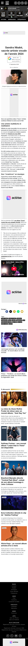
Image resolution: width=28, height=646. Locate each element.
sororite (10, 323)
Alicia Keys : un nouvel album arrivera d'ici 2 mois (14, 544)
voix (24, 320)
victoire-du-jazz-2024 (6, 322)
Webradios (12, 19)
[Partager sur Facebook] (6, 312)
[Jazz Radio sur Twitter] (11, 635)
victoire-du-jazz (12, 318)
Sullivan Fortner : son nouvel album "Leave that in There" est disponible (13, 445)
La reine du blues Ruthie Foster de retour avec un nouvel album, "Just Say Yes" (13, 411)
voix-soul (20, 322)
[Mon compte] (25, 3)
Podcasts (14, 606)
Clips (14, 598)
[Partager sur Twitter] (10, 312)
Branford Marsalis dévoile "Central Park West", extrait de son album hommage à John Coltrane (12, 481)
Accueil (3, 19)
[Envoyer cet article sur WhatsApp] (18, 312)
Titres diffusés (14, 591)
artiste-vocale (4, 323)
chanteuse (19, 318)
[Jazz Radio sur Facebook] (7, 635)
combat (13, 320)
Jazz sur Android (14, 619)
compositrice (4, 320)
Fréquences (21, 19)
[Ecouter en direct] (19, 3)
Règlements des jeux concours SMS (14, 628)
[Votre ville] (15, 3)
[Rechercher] (22, 3)
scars (9, 320)
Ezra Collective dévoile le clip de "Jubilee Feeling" (13, 514)
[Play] (2, 8)
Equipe (14, 588)
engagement (19, 320)
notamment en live (6, 256)
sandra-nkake (4, 318)
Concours (14, 613)
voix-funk (14, 322)
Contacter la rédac (14, 601)
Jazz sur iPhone (14, 618)
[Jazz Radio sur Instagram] (20, 635)
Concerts (14, 600)
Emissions (14, 589)
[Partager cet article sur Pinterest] (14, 312)
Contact (14, 586)
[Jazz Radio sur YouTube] (16, 635)
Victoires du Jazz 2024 (14, 133)
